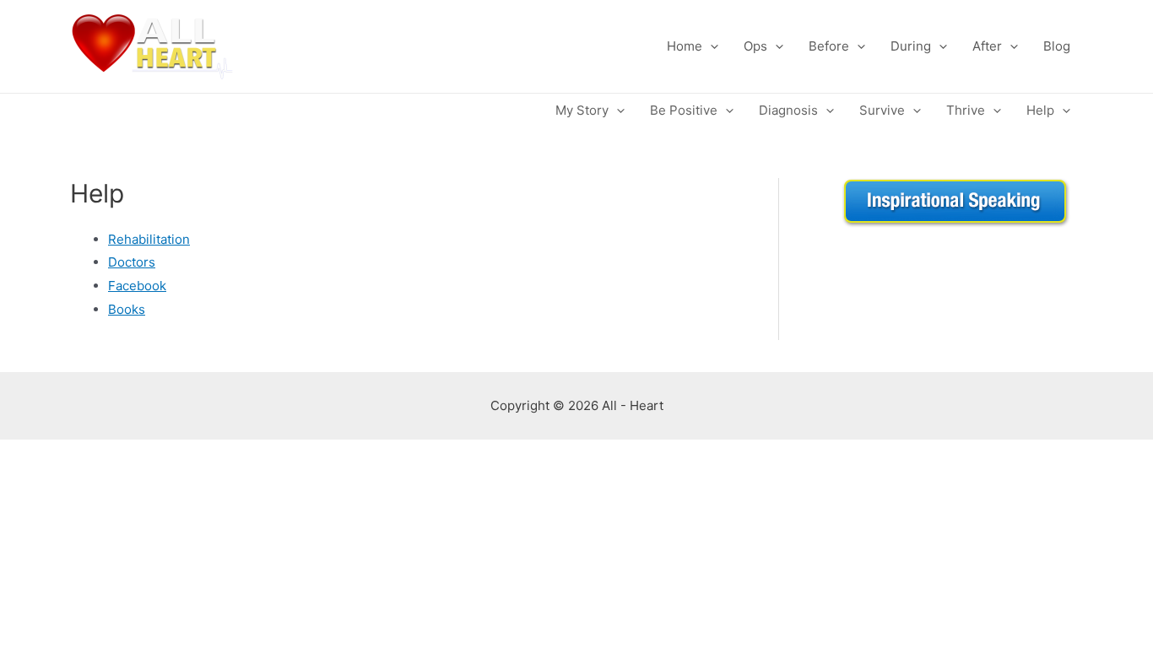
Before (829, 46)
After (987, 46)
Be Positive (683, 110)
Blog (1056, 46)
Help (1040, 110)
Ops (755, 46)
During (910, 46)
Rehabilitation (149, 239)
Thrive (965, 110)
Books (126, 309)
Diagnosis (788, 110)
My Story (582, 110)
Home (684, 46)
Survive (882, 110)
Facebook (137, 286)
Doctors (131, 262)
